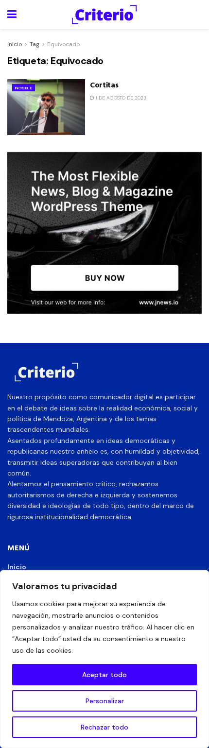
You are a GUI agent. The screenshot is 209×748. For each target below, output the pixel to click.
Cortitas (104, 84)
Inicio (14, 44)
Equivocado (63, 44)
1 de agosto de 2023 (120, 98)
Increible (23, 87)
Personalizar (105, 701)
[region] (104, 659)
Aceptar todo (104, 674)
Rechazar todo (104, 727)
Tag (34, 44)
